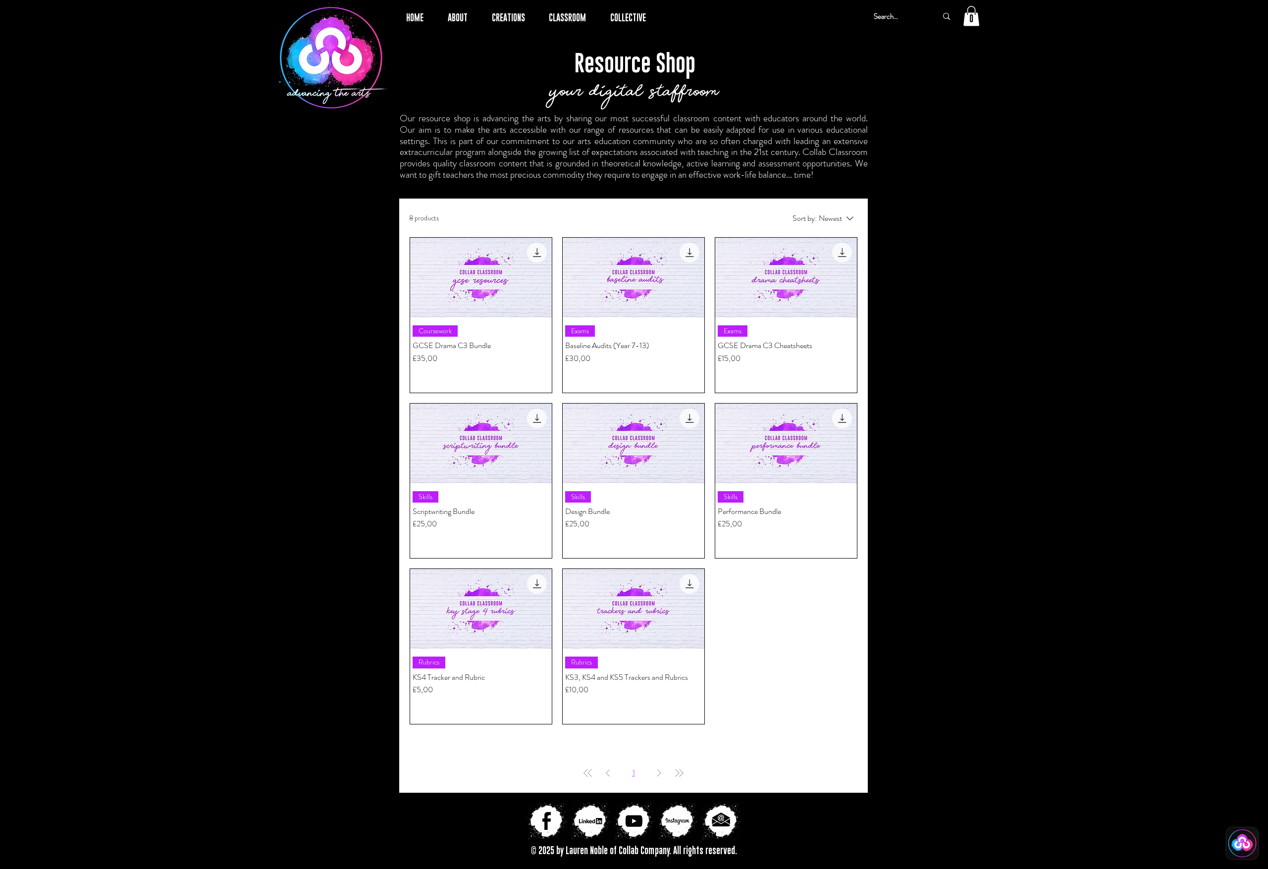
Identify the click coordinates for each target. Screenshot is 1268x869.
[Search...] (946, 16)
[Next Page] (659, 773)
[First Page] (588, 773)
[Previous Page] (608, 773)
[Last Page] (679, 773)
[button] (971, 16)
